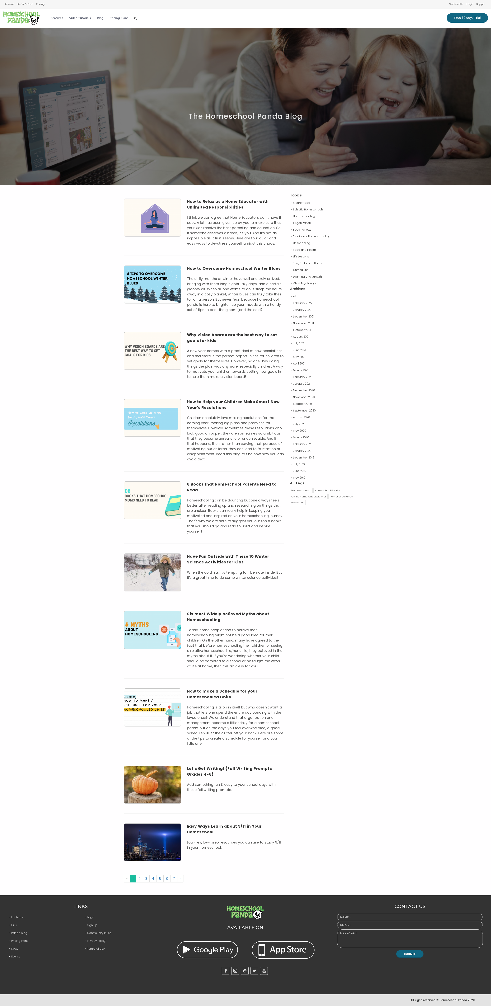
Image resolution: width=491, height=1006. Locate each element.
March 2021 (300, 370)
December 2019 (303, 457)
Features (17, 917)
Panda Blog (19, 933)
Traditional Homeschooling (311, 236)
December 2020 (304, 390)
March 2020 (301, 437)
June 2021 (299, 350)
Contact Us (456, 4)
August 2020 (301, 417)
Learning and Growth (307, 277)
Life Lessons (301, 256)
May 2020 (299, 431)
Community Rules (99, 933)
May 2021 (299, 357)
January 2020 (302, 451)
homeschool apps (341, 496)
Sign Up (92, 925)
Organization (302, 223)
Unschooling (301, 243)
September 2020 (304, 410)
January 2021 (302, 384)
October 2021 (302, 330)
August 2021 (301, 337)
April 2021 (299, 363)
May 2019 (299, 478)
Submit (410, 954)
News (14, 949)
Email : (345, 924)
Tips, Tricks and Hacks (307, 263)
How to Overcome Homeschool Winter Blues (234, 268)
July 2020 (299, 424)
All (294, 296)
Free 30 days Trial (467, 18)
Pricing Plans (19, 941)
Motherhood (301, 203)
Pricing (40, 4)
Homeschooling (304, 216)
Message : (348, 932)
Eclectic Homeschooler (309, 209)
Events (15, 956)
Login (469, 4)
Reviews (9, 4)
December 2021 (303, 316)
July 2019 (299, 464)
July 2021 (299, 343)
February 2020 (302, 444)
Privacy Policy (96, 941)
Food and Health (304, 250)
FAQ (14, 925)
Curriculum (300, 270)
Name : (345, 917)
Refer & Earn (25, 4)
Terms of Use (96, 949)
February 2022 (302, 303)
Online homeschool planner (308, 496)
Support (481, 4)
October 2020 (302, 404)
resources (297, 502)
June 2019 (299, 471)
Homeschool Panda (327, 490)
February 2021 (302, 377)
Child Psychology (305, 283)
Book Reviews (302, 230)
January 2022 (302, 310)
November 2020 (304, 397)
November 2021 (303, 323)
